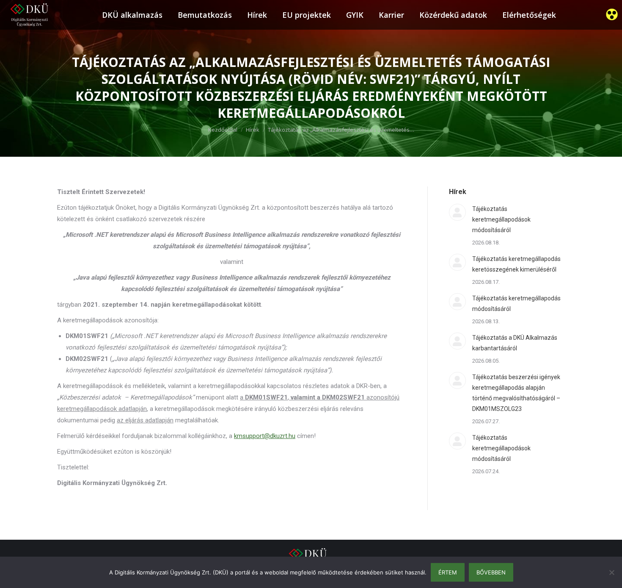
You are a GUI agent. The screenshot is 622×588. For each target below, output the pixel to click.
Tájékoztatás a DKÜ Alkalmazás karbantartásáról (514, 343)
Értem (447, 572)
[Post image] (457, 212)
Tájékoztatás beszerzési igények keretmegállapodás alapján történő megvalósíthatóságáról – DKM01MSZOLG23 (516, 393)
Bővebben (491, 572)
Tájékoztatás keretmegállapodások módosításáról (501, 219)
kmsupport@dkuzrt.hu (264, 436)
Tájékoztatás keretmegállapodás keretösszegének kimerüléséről (516, 264)
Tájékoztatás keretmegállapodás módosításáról (516, 303)
